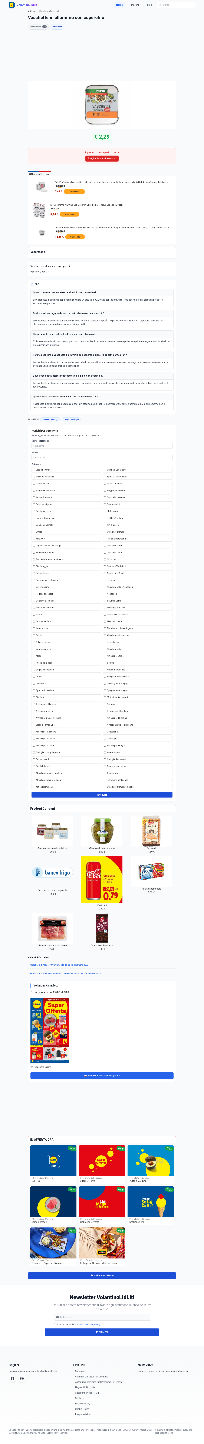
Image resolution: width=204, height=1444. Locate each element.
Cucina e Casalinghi (50, 419)
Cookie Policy (82, 1409)
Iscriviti (102, 1332)
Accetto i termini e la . (79, 1324)
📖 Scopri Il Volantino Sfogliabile (102, 1075)
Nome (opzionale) (40, 441)
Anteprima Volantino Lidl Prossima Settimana (98, 1382)
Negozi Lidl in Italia (85, 1387)
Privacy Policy (82, 1403)
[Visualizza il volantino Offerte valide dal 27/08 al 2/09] (102, 1030)
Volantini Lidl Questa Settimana (91, 1376)
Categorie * (37, 464)
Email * (35, 452)
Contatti (79, 1398)
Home (119, 4)
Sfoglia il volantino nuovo (102, 158)
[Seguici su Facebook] (12, 1378)
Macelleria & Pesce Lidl (49, 11)
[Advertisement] (102, 55)
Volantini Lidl (38, 27)
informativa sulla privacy (88, 1324)
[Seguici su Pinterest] (22, 1378)
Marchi (135, 4)
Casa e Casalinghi (71, 419)
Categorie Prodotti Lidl (87, 1392)
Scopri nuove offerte (102, 1275)
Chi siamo (80, 1371)
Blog (149, 4)
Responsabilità (83, 1414)
